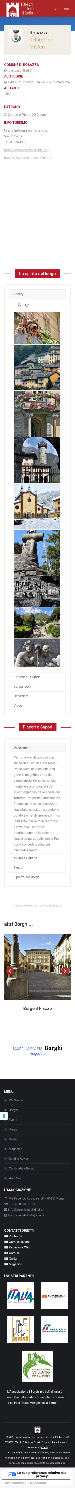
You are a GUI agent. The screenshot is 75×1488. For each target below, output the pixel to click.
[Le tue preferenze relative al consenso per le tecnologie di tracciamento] (4, 1116)
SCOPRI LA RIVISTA (37, 1050)
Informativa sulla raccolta (25, 1483)
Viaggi (13, 1129)
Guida (13, 1139)
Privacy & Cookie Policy (36, 1442)
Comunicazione (19, 1242)
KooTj (44, 1447)
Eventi (13, 1120)
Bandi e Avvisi (18, 1159)
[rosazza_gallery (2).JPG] (37, 460)
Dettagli (43, 967)
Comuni (14, 1253)
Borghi (13, 1110)
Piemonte (31, 905)
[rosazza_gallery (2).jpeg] (37, 414)
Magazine (15, 1149)
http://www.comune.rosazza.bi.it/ (28, 158)
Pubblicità (15, 1236)
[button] (10, 971)
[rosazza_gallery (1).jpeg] (37, 328)
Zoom (31, 967)
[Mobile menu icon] (66, 8)
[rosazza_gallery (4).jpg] (37, 553)
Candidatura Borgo (22, 1168)
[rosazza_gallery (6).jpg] (37, 622)
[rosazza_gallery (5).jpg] (37, 591)
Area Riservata (59, 1442)
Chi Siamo (16, 1100)
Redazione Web (19, 1247)
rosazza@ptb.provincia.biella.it (26, 150)
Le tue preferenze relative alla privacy (41, 1474)
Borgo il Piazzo (37, 1008)
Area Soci (15, 1178)
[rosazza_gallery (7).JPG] (37, 653)
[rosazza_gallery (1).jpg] (37, 367)
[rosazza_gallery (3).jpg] (37, 506)
